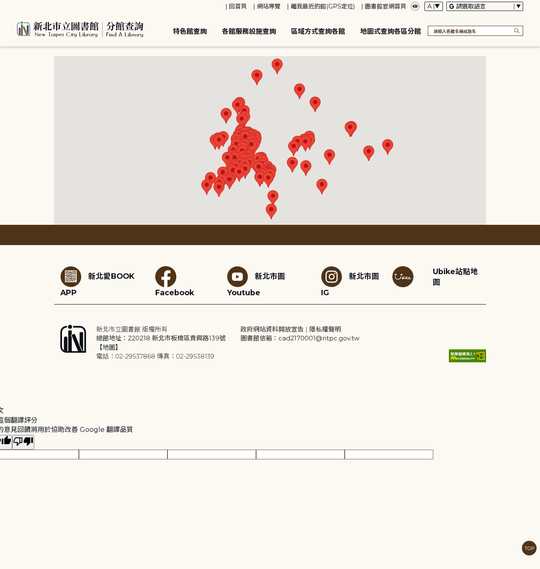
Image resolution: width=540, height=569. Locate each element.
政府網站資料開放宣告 (272, 329)
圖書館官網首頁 (385, 6)
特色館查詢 (190, 31)
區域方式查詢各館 (318, 31)
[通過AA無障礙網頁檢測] (467, 355)
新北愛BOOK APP (97, 284)
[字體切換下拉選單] (433, 6)
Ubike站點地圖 (455, 276)
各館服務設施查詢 (249, 31)
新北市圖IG (350, 284)
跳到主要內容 (21, 6)
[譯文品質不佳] (23, 442)
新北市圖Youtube (256, 284)
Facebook (174, 292)
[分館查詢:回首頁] (80, 28)
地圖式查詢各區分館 (390, 31)
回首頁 (238, 6)
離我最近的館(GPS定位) (323, 6)
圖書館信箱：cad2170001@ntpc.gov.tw (299, 338)
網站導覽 (269, 6)
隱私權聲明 (325, 329)
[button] (226, 116)
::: (4, 6)
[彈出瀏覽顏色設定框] (415, 6)
